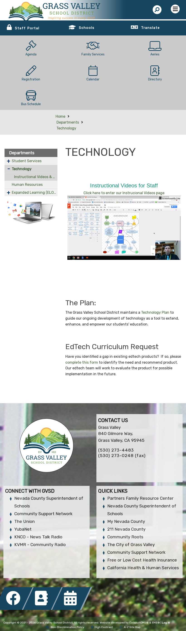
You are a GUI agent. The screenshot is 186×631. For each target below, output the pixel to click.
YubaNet (23, 529)
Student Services (27, 161)
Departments (67, 122)
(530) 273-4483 (116, 450)
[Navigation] (175, 9)
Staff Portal (27, 28)
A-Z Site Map (132, 627)
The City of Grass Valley (131, 544)
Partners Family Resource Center (140, 498)
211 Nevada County (126, 529)
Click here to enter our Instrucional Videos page (123, 193)
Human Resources (27, 184)
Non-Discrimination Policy (67, 627)
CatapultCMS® (139, 622)
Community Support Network (43, 513)
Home (60, 116)
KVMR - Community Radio (40, 544)
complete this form (81, 362)
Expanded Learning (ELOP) (34, 192)
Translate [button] (150, 28)
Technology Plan (155, 312)
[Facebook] (14, 608)
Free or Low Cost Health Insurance (142, 560)
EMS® (156, 622)
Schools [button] (87, 28)
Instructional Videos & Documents (35, 177)
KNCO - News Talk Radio (38, 536)
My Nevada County (126, 521)
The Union (24, 521)
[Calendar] (72, 608)
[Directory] (43, 608)
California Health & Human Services (143, 567)
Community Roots (125, 536)
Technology (66, 128)
